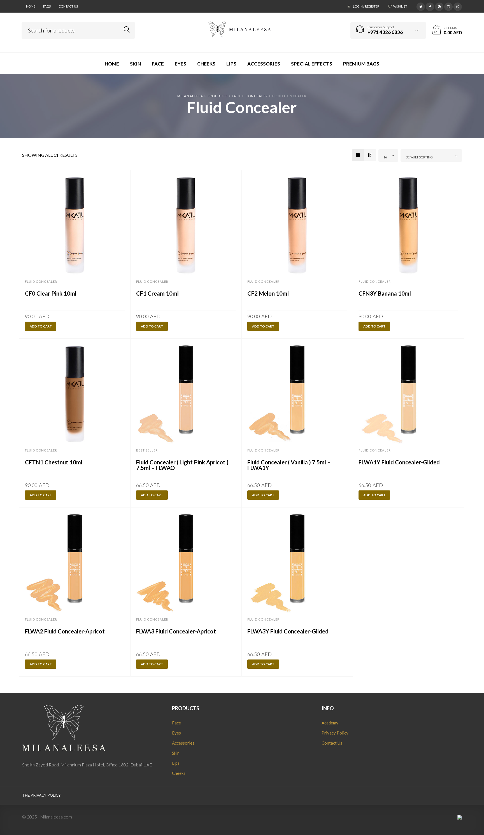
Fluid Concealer (41, 281)
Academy (330, 722)
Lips (176, 763)
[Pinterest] (439, 6)
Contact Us (68, 6)
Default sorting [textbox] (419, 157)
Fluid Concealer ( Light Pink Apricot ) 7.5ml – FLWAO (182, 465)
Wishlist (400, 6)
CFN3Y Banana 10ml (385, 293)
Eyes (176, 732)
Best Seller (147, 450)
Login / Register (366, 6)
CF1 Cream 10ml (157, 293)
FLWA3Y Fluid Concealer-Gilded (288, 631)
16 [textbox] (385, 157)
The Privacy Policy (41, 795)
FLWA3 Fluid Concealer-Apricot (176, 631)
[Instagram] (448, 6)
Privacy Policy (335, 732)
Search (126, 29)
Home (30, 6)
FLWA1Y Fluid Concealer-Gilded (399, 462)
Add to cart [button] (41, 326)
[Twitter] (420, 6)
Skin (176, 753)
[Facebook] (430, 6)
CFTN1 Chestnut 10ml (53, 462)
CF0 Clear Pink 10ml (50, 293)
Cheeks (178, 773)
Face (176, 722)
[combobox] (388, 155)
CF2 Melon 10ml (268, 293)
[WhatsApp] (457, 6)
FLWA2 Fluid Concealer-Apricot (65, 631)
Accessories (183, 742)
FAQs (47, 6)
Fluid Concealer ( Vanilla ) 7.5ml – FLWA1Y (289, 465)
